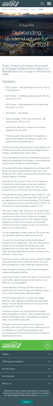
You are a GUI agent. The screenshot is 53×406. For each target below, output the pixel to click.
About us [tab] (6, 383)
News (34, 9)
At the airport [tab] (8, 368)
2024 (41, 9)
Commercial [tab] (8, 376)
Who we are (24, 9)
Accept (27, 402)
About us (13, 9)
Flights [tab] (5, 354)
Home (4, 9)
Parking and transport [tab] (12, 361)
